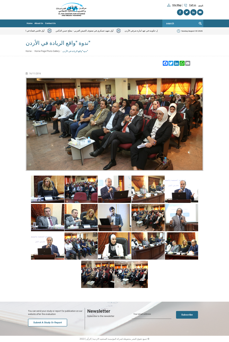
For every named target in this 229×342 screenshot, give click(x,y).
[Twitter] (187, 12)
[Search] (200, 23)
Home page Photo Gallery (47, 51)
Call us (192, 5)
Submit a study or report (47, 322)
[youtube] (200, 12)
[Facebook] (180, 12)
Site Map (176, 5)
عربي (200, 5)
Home (30, 23)
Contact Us (50, 23)
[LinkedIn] (193, 12)
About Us (38, 23)
